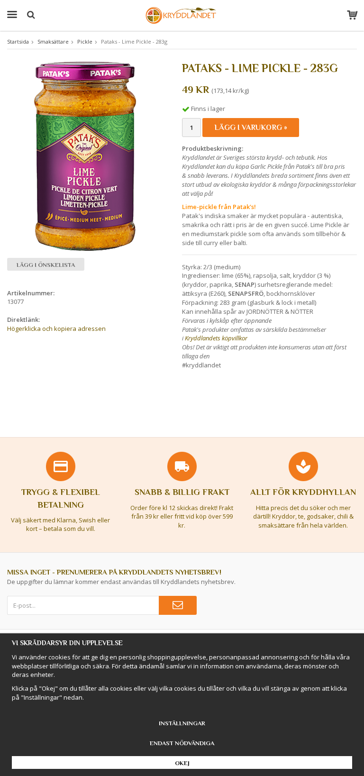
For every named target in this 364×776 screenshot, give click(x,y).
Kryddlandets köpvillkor (216, 338)
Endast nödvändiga (182, 743)
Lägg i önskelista (46, 264)
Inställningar (182, 723)
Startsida (18, 41)
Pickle (84, 41)
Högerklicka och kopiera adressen (56, 328)
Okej (182, 763)
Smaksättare (53, 41)
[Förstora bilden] (86, 156)
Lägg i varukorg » (250, 127)
